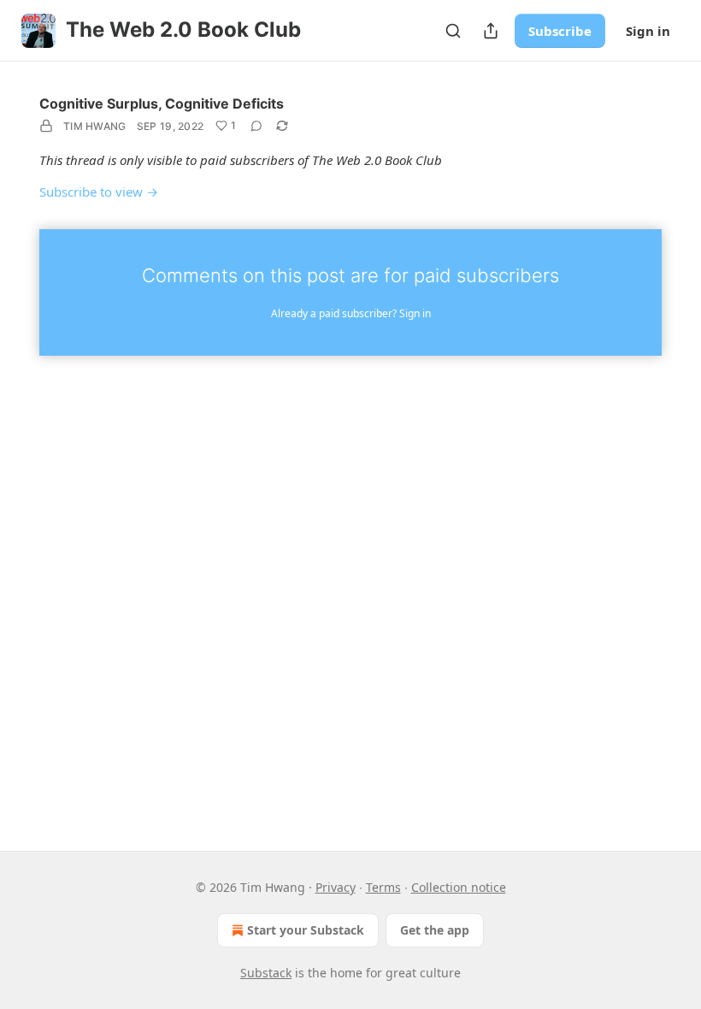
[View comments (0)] (256, 125)
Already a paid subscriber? (351, 313)
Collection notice (458, 887)
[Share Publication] (491, 31)
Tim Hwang (95, 126)
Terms (383, 887)
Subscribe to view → (98, 191)
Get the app (434, 930)
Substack (266, 973)
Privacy (335, 887)
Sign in (648, 30)
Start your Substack (305, 930)
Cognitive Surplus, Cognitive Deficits (161, 103)
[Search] (453, 31)
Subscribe (560, 30)
